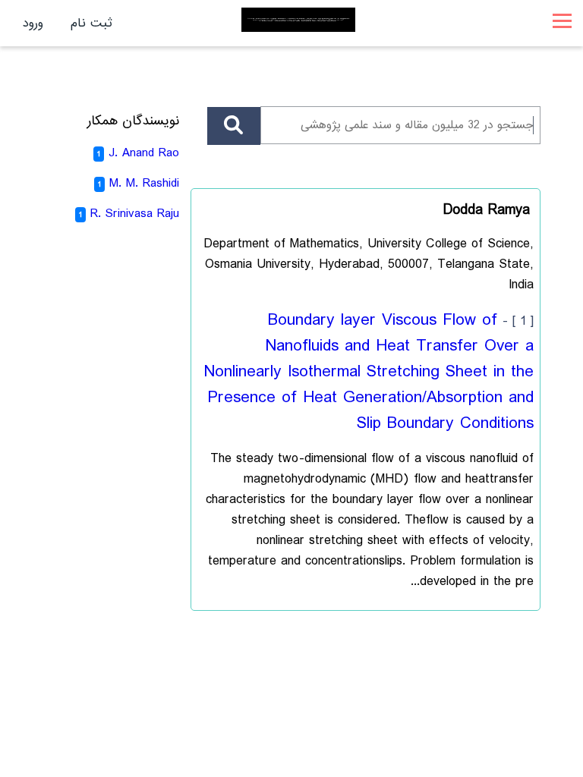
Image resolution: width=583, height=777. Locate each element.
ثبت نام (91, 23)
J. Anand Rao (144, 152)
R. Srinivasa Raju (134, 213)
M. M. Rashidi (144, 183)
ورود (33, 23)
